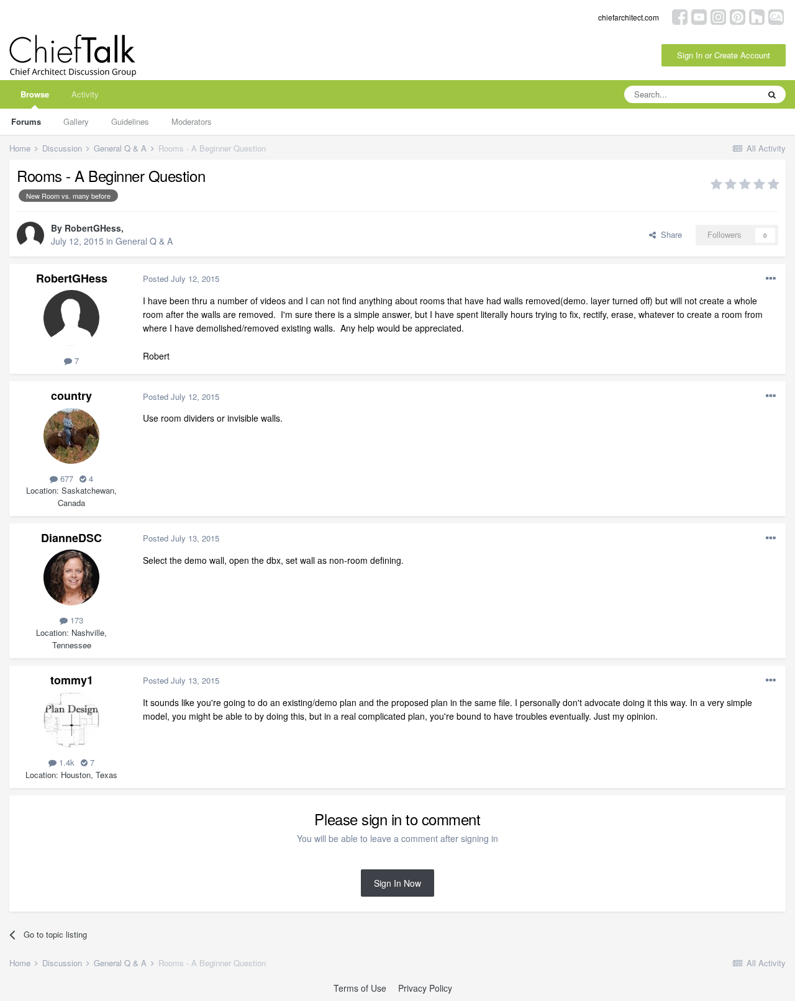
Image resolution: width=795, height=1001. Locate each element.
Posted (181, 278)
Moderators (191, 121)
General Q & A (144, 241)
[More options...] (770, 278)
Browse (34, 94)
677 (65, 478)
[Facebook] (680, 16)
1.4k (66, 762)
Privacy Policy (425, 988)
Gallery (76, 121)
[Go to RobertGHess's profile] (30, 235)
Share (669, 234)
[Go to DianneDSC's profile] (71, 577)
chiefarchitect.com (628, 17)
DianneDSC (71, 538)
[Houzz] (757, 16)
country (71, 395)
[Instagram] (718, 16)
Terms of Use (360, 988)
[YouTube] (699, 16)
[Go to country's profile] (71, 436)
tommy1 (71, 680)
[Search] (772, 94)
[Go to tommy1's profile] (71, 720)
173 (75, 620)
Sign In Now (397, 883)
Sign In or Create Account (723, 55)
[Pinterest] (737, 16)
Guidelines (130, 121)
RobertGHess (93, 228)
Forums (26, 121)
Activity (85, 94)
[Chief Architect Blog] (776, 16)
